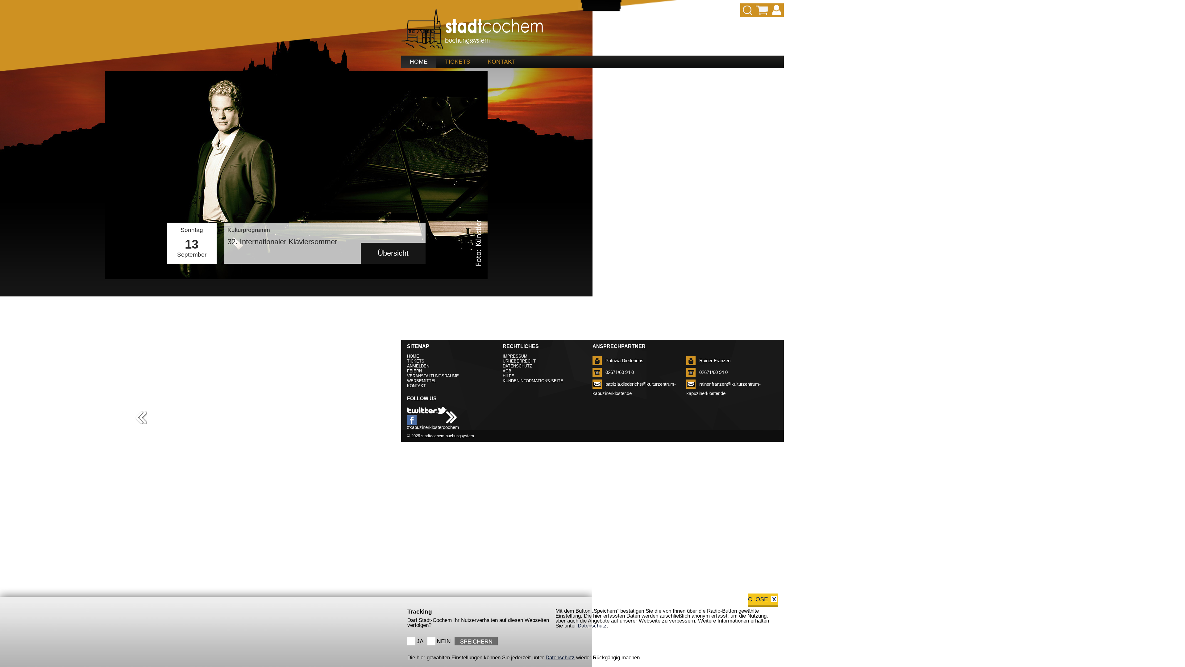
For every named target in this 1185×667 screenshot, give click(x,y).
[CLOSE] (763, 600)
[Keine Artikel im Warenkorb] (762, 10)
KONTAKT (502, 61)
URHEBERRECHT (519, 361)
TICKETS (457, 61)
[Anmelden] (776, 10)
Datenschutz (592, 626)
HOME (419, 61)
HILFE (508, 376)
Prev (113, 262)
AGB (507, 371)
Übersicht (393, 253)
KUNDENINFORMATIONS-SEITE (533, 381)
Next (479, 262)
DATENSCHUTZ (517, 366)
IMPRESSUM (515, 356)
